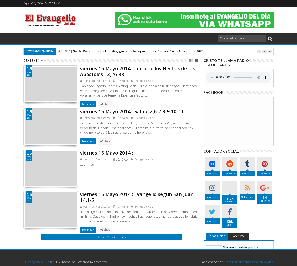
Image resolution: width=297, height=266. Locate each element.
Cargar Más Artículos (111, 237)
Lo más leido (216, 236)
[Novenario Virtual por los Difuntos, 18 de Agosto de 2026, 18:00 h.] (214, 253)
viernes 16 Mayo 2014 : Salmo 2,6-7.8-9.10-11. (132, 111)
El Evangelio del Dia (36, 262)
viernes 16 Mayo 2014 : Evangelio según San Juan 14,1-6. (137, 197)
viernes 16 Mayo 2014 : (106, 152)
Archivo (238, 236)
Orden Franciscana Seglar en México (248, 262)
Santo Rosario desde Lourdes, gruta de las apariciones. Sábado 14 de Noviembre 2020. (138, 51)
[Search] (270, 38)
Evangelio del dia (144, 80)
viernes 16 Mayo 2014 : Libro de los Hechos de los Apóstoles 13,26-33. (137, 71)
